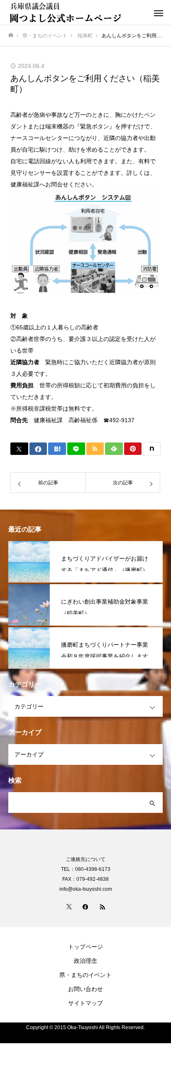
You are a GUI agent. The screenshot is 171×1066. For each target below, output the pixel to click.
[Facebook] (85, 906)
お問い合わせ (85, 989)
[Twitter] (69, 906)
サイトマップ (85, 1003)
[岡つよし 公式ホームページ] (77, 12)
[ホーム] (10, 35)
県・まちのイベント (85, 975)
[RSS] (102, 906)
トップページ (85, 946)
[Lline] (76, 448)
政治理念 (85, 960)
